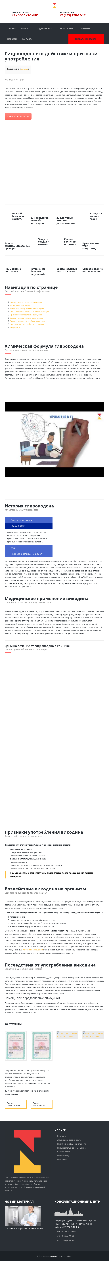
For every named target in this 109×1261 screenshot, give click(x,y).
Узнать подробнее (16, 788)
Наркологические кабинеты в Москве (27, 324)
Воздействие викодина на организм (26, 318)
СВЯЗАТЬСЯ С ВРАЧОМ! (18, 116)
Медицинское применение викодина (27, 308)
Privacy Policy (63, 1155)
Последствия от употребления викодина (28, 321)
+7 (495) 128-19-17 (73, 15)
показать (24, 69)
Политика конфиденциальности (72, 1143)
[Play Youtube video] (54, 439)
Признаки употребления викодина (26, 314)
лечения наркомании (33, 949)
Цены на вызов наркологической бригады (29, 311)
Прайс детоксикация (39, 1104)
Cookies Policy (63, 1151)
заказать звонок (69, 331)
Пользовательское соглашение (71, 1147)
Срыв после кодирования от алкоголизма (24, 1228)
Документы (15, 327)
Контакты (61, 1136)
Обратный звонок (73, 1099)
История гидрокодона (20, 305)
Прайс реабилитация (13, 1104)
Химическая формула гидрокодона (26, 302)
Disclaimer (62, 1159)
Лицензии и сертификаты (69, 1140)
